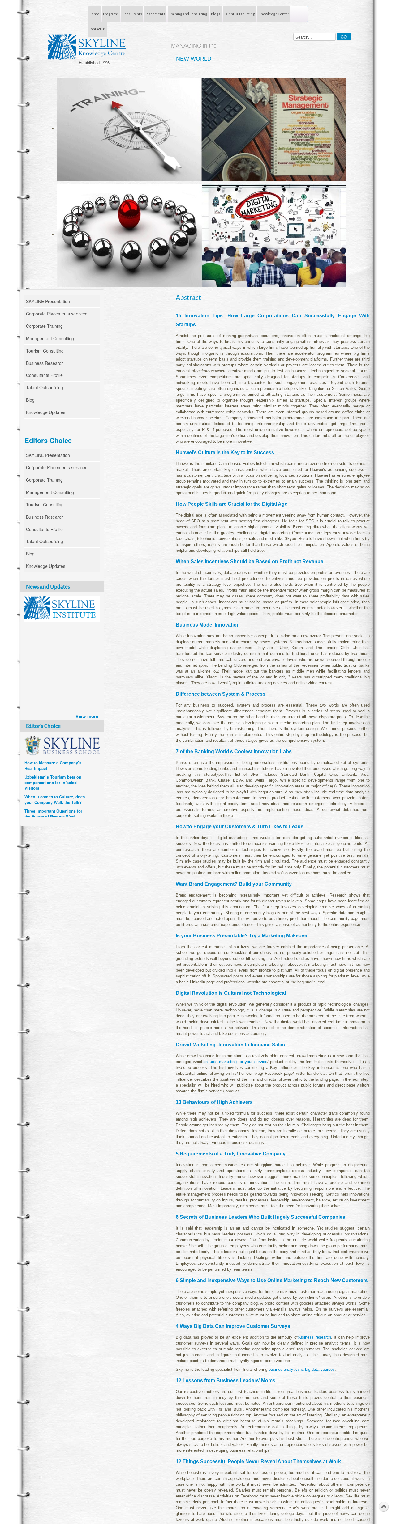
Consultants (132, 14)
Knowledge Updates (45, 412)
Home (94, 14)
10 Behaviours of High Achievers (214, 1102)
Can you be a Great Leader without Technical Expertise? (52, 781)
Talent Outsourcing (239, 14)
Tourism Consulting (45, 351)
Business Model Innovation (208, 624)
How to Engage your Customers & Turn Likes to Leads (239, 826)
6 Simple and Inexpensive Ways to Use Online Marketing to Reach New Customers (272, 1280)
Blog (30, 400)
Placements (155, 14)
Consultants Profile (44, 375)
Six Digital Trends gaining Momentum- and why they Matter (49, 764)
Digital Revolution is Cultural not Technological (231, 993)
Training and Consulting (188, 14)
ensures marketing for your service (235, 1061)
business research (314, 1337)
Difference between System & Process (220, 694)
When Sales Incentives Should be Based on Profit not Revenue (249, 561)
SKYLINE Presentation (48, 301)
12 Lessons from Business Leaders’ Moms (225, 1380)
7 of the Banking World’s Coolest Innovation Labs (234, 751)
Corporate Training (44, 326)
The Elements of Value (45, 807)
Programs (111, 14)
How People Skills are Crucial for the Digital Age (231, 504)
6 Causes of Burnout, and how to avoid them (53, 795)
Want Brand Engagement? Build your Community (234, 884)
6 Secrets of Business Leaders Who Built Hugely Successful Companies (260, 1217)
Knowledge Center (274, 14)
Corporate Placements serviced (57, 313)
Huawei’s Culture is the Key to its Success (225, 452)
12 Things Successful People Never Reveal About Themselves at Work (258, 1461)
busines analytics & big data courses (302, 1369)
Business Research (45, 363)
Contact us (97, 29)
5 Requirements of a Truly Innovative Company (231, 1153)
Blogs (215, 14)
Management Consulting (50, 338)
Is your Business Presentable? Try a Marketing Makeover (242, 935)
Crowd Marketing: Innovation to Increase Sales (230, 1044)
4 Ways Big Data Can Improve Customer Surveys (233, 1326)
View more (86, 716)
